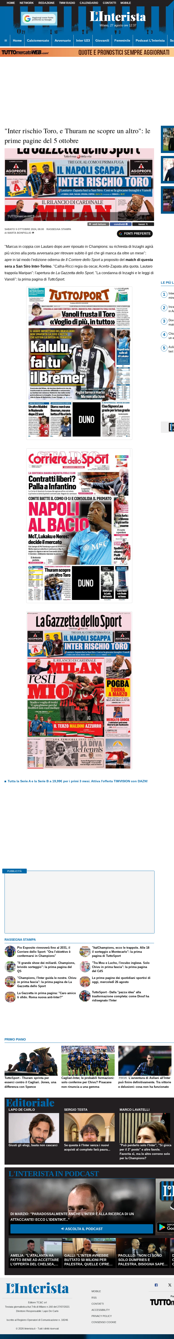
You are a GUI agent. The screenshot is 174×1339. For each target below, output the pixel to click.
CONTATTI (109, 3)
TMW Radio (67, 3)
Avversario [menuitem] (63, 40)
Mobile (96, 1291)
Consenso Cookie (104, 1322)
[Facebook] (156, 1285)
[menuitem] (5, 40)
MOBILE (126, 3)
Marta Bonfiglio (19, 232)
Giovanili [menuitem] (102, 40)
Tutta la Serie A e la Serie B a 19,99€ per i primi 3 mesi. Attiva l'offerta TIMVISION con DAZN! (78, 781)
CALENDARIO (89, 3)
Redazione (47, 3)
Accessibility (101, 1310)
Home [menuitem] (17, 40)
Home (11, 3)
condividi (120, 224)
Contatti (98, 1303)
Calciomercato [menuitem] (38, 40)
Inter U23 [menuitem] (83, 40)
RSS (94, 1297)
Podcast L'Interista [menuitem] (150, 40)
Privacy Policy (102, 1316)
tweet (142, 224)
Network (27, 3)
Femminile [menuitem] (122, 40)
